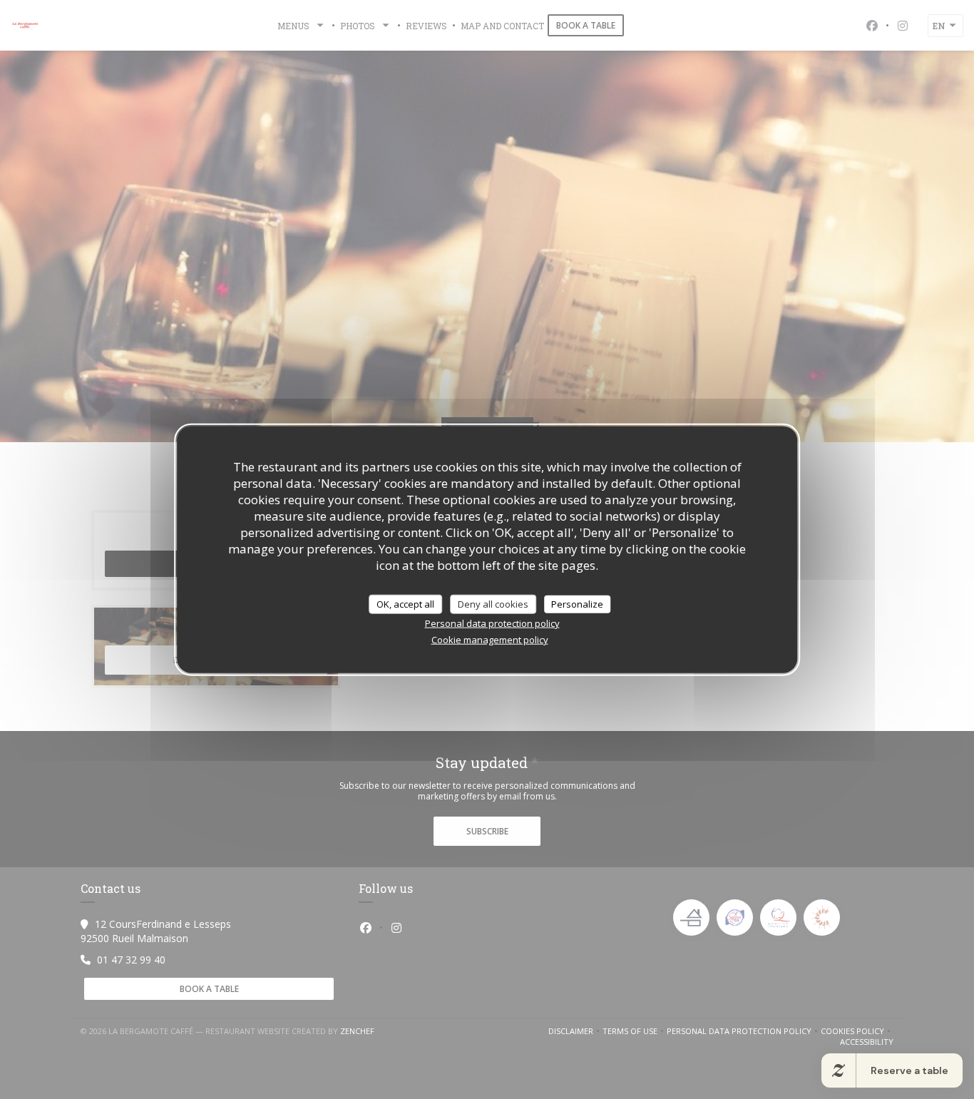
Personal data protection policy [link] (492, 623)
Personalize (577, 603)
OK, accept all (405, 603)
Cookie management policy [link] (489, 639)
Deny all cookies (493, 603)
